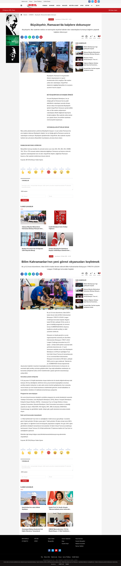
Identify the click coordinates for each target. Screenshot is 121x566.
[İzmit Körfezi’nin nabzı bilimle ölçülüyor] (33, 498)
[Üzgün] (68, 169)
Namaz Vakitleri (79, 546)
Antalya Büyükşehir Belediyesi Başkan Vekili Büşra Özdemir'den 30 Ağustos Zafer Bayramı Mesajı (60, 249)
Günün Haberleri (66, 538)
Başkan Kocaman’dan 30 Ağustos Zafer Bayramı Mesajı (32, 249)
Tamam (67, 564)
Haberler (25, 14)
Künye (30, 1)
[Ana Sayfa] (21, 15)
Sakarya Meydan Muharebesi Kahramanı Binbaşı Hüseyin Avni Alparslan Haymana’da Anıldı (32, 228)
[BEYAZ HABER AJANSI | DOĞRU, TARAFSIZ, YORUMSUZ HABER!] (32, 5)
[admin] (99, 1)
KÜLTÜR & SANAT (73, 5)
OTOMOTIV (25, 541)
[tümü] (91, 5)
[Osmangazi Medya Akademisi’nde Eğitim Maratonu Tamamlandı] (33, 520)
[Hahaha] (55, 169)
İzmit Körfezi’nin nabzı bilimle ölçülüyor (31, 508)
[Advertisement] (33, 99)
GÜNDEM (44, 5)
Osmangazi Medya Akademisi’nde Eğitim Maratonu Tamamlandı (32, 530)
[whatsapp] (29, 37)
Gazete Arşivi (65, 543)
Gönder (25, 200)
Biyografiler (51, 541)
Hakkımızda (24, 1)
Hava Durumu (79, 538)
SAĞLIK (58, 5)
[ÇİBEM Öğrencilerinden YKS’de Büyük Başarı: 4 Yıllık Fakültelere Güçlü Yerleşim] (60, 520)
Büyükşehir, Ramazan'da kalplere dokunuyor (45, 14)
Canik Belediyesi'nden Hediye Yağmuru (58, 227)
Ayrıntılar (61, 564)
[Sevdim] (35, 169)
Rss (42, 557)
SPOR (81, 5)
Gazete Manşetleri (80, 541)
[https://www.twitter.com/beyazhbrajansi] (92, 1)
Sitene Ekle (47, 557)
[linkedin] (37, 37)
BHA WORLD (25, 538)
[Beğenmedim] (42, 169)
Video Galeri (113, 10)
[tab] (25, 180)
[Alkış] (29, 169)
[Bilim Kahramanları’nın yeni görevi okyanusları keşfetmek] (47, 294)
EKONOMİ (51, 5)
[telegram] (33, 37)
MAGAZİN (64, 5)
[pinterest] (41, 37)
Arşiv (63, 541)
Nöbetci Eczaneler (80, 543)
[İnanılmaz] (61, 169)
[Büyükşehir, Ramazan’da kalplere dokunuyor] (47, 57)
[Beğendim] (23, 169)
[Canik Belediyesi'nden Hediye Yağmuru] (60, 217)
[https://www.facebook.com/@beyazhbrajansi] (96, 1)
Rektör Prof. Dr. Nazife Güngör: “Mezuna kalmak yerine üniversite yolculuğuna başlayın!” (59, 508)
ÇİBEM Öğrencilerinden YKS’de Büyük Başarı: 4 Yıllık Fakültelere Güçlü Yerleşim (59, 530)
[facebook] (22, 37)
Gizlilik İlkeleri (47, 1)
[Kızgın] (48, 169)
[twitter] (25, 37)
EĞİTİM (87, 5)
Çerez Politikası (38, 1)
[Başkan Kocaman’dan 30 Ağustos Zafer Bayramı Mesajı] (33, 239)
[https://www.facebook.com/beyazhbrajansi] (89, 1)
